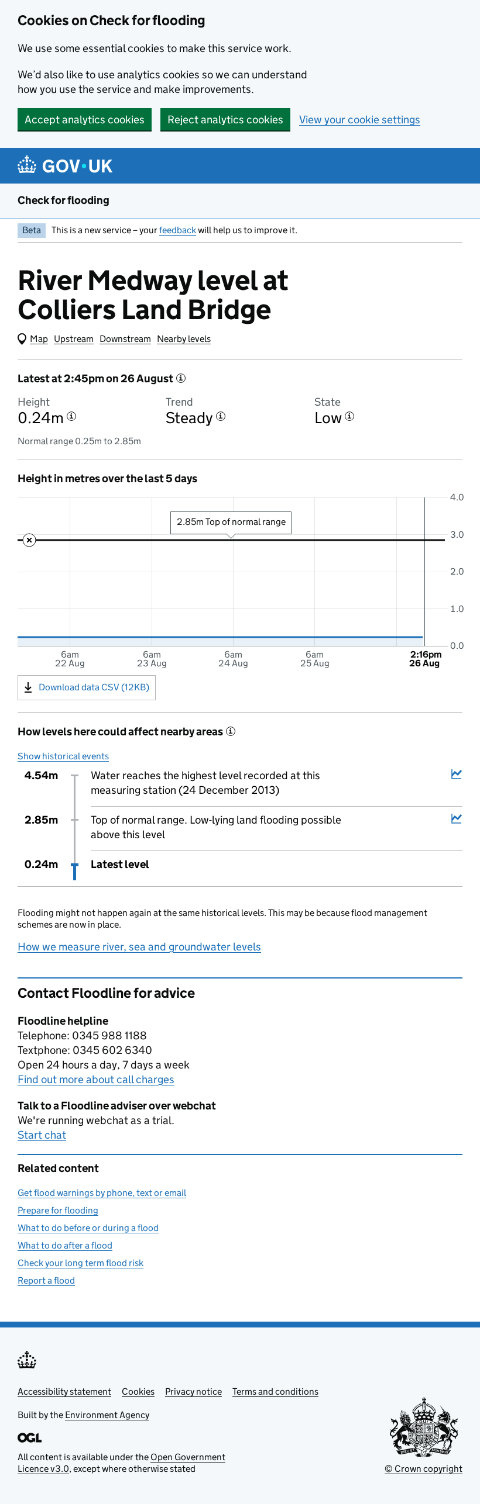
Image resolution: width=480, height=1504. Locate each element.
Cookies (138, 1391)
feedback (177, 230)
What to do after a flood (65, 1245)
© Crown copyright (423, 1468)
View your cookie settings (359, 119)
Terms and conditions (275, 1391)
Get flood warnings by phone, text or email (102, 1192)
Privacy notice (193, 1391)
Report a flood (46, 1280)
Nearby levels (184, 338)
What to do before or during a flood (88, 1227)
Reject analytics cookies (225, 119)
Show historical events (63, 756)
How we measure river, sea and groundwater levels (139, 946)
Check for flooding (63, 200)
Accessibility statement (64, 1391)
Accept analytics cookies (85, 119)
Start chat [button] (42, 1135)
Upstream (74, 338)
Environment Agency (107, 1414)
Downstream (125, 338)
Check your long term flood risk (80, 1262)
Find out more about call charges (96, 1079)
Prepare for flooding (58, 1210)
